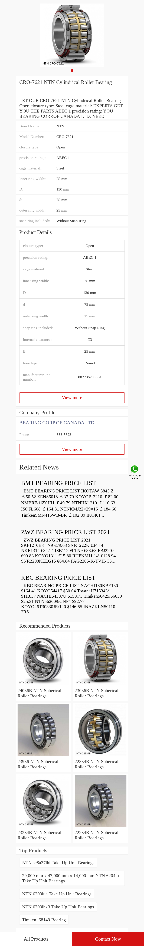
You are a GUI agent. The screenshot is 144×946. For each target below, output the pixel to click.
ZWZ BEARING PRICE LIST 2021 (65, 532)
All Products (36, 939)
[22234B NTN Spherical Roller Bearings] (100, 827)
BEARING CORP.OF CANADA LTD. (57, 422)
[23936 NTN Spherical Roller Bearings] (43, 756)
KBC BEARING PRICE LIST (58, 577)
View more (72, 397)
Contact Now (108, 939)
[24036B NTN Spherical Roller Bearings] (43, 685)
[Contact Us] (135, 473)
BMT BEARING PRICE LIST (58, 483)
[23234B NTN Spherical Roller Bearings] (43, 827)
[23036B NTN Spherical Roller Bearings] (100, 685)
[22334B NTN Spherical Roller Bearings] (100, 756)
